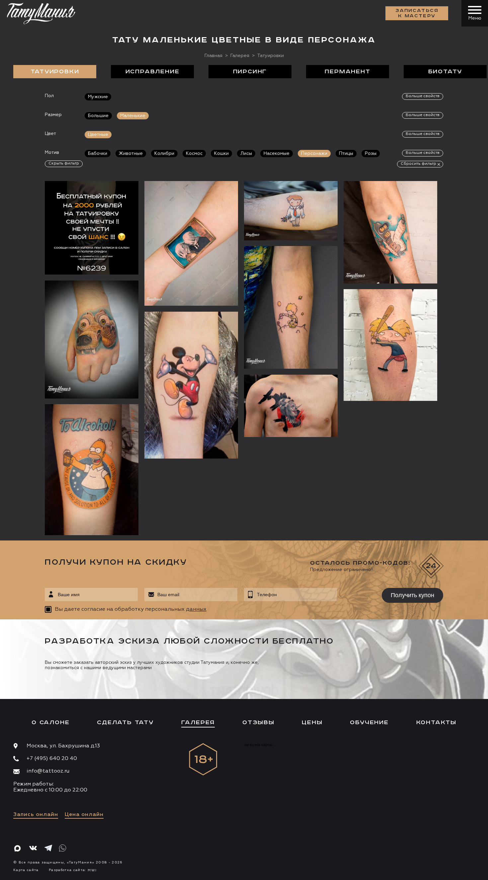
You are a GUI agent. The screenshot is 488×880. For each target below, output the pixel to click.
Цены (312, 722)
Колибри (164, 153)
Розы (370, 153)
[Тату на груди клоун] (291, 406)
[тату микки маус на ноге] (191, 385)
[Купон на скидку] (91, 228)
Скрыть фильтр (63, 163)
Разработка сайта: (73, 870)
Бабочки (97, 153)
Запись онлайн (35, 814)
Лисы (246, 153)
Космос (194, 153)
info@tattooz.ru (48, 771)
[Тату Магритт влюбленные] (191, 243)
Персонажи (314, 153)
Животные (131, 153)
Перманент (347, 71)
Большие (98, 115)
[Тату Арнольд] (390, 345)
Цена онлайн (84, 814)
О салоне (50, 722)
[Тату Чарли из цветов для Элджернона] (291, 210)
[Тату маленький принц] (291, 307)
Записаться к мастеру (417, 13)
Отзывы (258, 722)
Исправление (152, 71)
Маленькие (132, 115)
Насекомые (276, 153)
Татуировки (55, 71)
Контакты (436, 722)
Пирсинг (250, 71)
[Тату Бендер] (390, 232)
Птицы (346, 153)
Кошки (221, 153)
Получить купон (412, 595)
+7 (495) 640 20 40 (52, 758)
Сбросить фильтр (418, 164)
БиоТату (445, 71)
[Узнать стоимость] (120, 196)
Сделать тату (125, 722)
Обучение (369, 722)
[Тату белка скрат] (91, 340)
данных (196, 609)
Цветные (98, 134)
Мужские (98, 96)
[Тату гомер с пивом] (91, 469)
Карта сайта (26, 870)
